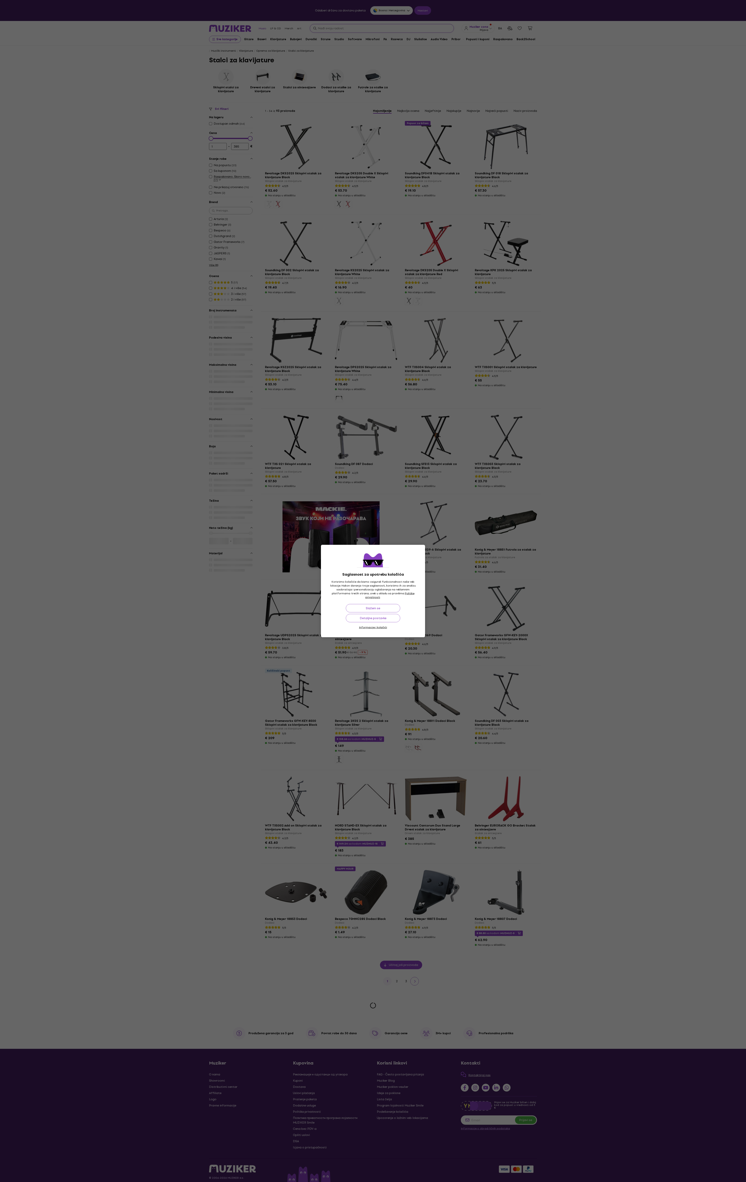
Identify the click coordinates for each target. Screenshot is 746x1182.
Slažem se (373, 608)
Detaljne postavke (373, 618)
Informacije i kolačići (373, 627)
